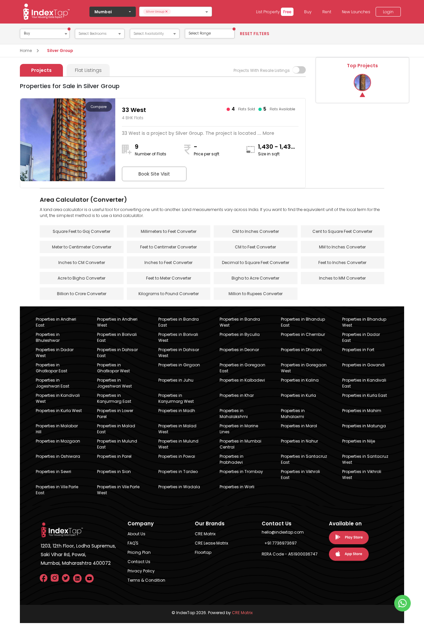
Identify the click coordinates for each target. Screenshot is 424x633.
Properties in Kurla (298, 395)
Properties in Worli (237, 487)
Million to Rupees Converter (256, 293)
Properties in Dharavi (301, 349)
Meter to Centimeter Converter (81, 247)
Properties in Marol (299, 426)
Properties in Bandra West (240, 322)
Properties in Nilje (358, 441)
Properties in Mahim (361, 410)
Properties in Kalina (300, 380)
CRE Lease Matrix (211, 543)
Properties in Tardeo (178, 471)
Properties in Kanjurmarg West (176, 398)
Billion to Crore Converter (81, 293)
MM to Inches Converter (342, 247)
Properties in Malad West (177, 429)
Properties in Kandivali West (58, 398)
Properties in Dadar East (361, 337)
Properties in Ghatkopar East (51, 368)
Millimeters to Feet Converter (168, 231)
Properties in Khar (237, 395)
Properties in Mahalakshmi (234, 413)
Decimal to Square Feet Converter (255, 262)
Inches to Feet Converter (168, 262)
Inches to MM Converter (342, 278)
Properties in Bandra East (178, 322)
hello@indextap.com (283, 532)
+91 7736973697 (280, 543)
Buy (308, 12)
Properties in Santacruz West (365, 459)
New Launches (356, 12)
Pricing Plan (139, 552)
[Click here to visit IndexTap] (46, 12)
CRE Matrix (205, 534)
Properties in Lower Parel (115, 413)
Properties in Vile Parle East (57, 490)
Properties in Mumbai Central (240, 444)
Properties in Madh (176, 410)
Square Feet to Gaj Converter (81, 231)
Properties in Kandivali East (364, 383)
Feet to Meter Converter (168, 278)
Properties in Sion (114, 471)
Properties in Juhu (175, 380)
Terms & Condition (146, 580)
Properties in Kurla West (59, 410)
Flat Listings (88, 70)
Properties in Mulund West (178, 444)
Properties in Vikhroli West (361, 474)
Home (26, 50)
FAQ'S (133, 543)
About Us (136, 534)
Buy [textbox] (27, 33)
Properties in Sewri (53, 471)
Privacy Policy (141, 571)
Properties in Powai (176, 456)
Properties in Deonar (239, 349)
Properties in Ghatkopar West (113, 368)
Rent (326, 12)
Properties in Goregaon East (242, 368)
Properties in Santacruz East (304, 459)
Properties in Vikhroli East (300, 474)
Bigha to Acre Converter (255, 278)
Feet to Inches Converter (342, 262)
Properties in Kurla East (364, 395)
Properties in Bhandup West (364, 322)
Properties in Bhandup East (303, 322)
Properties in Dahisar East (117, 352)
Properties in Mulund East (117, 444)
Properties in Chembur (303, 334)
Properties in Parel (114, 456)
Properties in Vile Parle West (118, 490)
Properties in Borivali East (117, 337)
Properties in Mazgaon (58, 441)
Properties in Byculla (240, 334)
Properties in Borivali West (178, 337)
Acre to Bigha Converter (81, 278)
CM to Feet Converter (255, 247)
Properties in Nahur (299, 441)
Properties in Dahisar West (178, 352)
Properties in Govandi (363, 365)
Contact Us (139, 561)
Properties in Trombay (241, 471)
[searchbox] (191, 12)
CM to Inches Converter (255, 231)
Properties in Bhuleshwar (48, 337)
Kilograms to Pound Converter (168, 293)
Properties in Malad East (116, 429)
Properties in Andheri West (117, 322)
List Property (273, 12)
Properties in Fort (358, 349)
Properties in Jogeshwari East (52, 383)
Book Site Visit (154, 174)
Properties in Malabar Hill (57, 429)
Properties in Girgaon (179, 365)
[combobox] (175, 12)
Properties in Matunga (364, 426)
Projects (41, 70)
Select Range (200, 33)
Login (388, 12)
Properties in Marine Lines (239, 429)
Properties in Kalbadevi (242, 380)
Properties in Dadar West (55, 352)
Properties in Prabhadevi (231, 459)
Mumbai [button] (103, 12)
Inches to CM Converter (81, 262)
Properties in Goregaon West (304, 368)
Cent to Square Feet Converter (342, 231)
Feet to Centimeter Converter (168, 247)
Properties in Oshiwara (58, 456)
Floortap (203, 552)
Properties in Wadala (179, 487)
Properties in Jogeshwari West (114, 383)
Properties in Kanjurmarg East (114, 398)
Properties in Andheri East (56, 322)
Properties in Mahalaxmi (293, 413)
